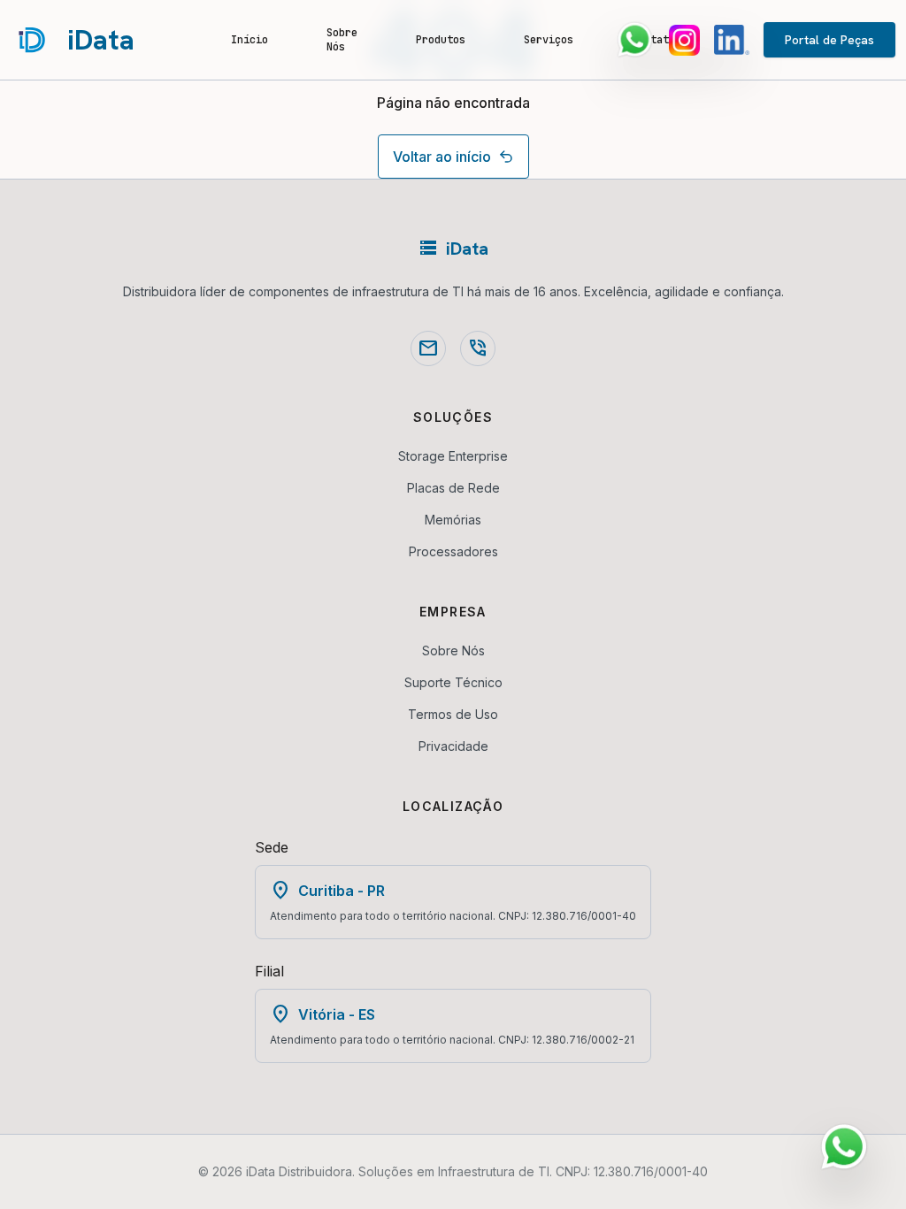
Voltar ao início (442, 156)
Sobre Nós (341, 40)
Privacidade (453, 746)
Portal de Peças (829, 40)
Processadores (453, 551)
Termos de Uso (453, 714)
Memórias (453, 519)
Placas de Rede (453, 487)
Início (249, 40)
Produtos (440, 40)
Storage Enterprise (453, 455)
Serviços (548, 40)
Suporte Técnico (453, 682)
